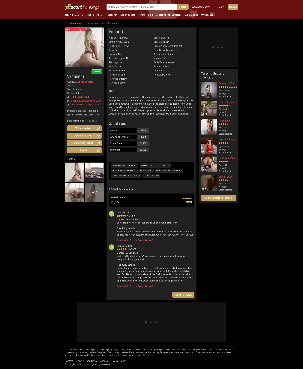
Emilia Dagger (226, 102)
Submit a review (183, 294)
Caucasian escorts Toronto (124, 165)
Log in (221, 7)
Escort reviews (73, 23)
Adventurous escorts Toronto (126, 176)
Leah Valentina (227, 158)
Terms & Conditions (86, 361)
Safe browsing (76, 15)
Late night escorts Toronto (169, 170)
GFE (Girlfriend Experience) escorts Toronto (132, 170)
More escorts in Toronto (218, 197)
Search (183, 6)
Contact (208, 14)
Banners (103, 361)
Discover (112, 14)
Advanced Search (201, 7)
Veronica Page (227, 139)
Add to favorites (83, 135)
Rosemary (224, 120)
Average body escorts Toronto (155, 165)
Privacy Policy (118, 361)
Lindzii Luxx (225, 176)
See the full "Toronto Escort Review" (135, 240)
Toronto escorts (94, 23)
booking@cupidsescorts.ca (86, 100)
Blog (150, 14)
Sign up (233, 7)
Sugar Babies (191, 14)
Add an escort (127, 14)
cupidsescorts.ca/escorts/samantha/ (91, 104)
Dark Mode (97, 15)
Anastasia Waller (227, 83)
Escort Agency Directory (168, 14)
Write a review (83, 128)
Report (83, 150)
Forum (141, 14)
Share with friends (83, 142)
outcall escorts (151, 176)
